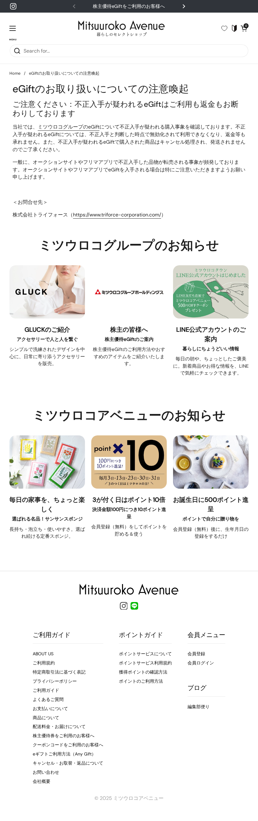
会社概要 (41, 781)
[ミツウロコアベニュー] (121, 28)
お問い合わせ (46, 772)
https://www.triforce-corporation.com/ (117, 214)
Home (14, 73)
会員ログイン (201, 663)
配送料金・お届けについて (59, 726)
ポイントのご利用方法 (141, 681)
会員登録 (196, 654)
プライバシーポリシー (55, 681)
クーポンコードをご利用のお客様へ (68, 745)
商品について (46, 718)
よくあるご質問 (48, 699)
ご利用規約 (44, 663)
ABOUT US (43, 654)
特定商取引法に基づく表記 (59, 672)
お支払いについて (50, 708)
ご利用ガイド (46, 690)
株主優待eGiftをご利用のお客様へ (129, 6)
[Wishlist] (227, 28)
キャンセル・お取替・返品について (68, 763)
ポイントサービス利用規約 (145, 663)
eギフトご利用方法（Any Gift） (64, 754)
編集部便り (199, 706)
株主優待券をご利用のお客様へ (63, 735)
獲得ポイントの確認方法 (143, 672)
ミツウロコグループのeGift (68, 126)
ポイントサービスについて (145, 654)
